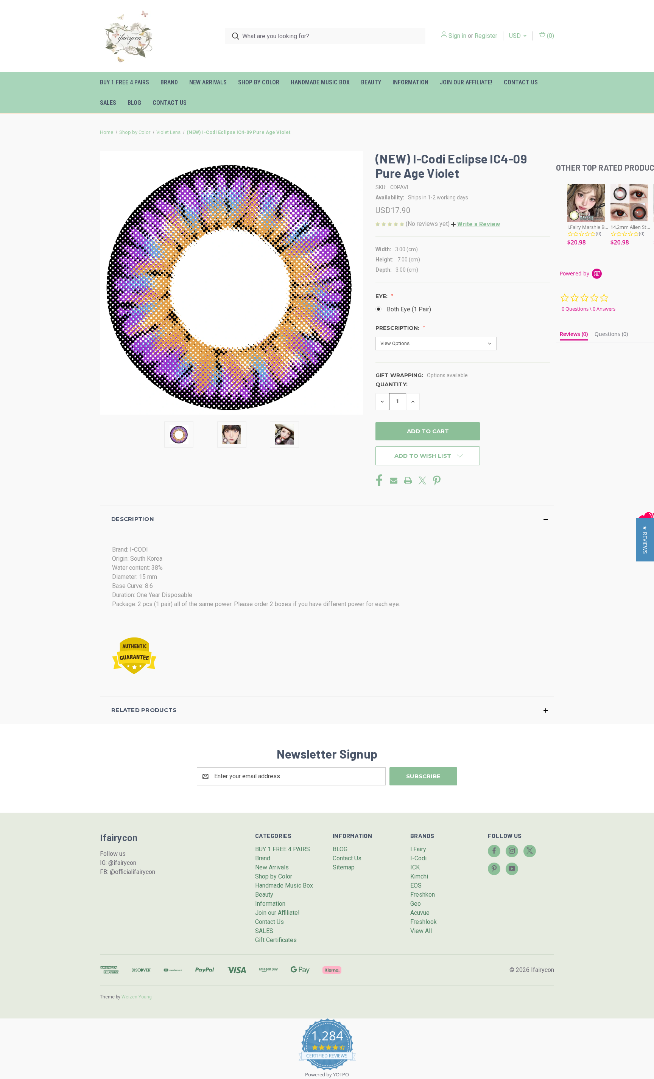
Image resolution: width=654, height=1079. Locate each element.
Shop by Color (258, 82)
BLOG (134, 102)
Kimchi (419, 876)
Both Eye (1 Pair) (409, 309)
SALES (108, 102)
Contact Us (521, 82)
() (549, 35)
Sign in (457, 35)
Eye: (382, 296)
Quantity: (391, 384)
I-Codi (418, 858)
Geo (415, 903)
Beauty (371, 82)
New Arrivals (208, 82)
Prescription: (398, 328)
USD (515, 35)
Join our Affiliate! (466, 82)
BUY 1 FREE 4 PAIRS (124, 82)
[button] (475, 224)
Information (410, 82)
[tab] (574, 335)
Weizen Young (136, 997)
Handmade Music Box (320, 82)
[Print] (408, 480)
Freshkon (422, 894)
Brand (169, 82)
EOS (416, 885)
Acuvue (420, 912)
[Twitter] (422, 480)
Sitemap (344, 867)
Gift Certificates (276, 940)
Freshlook (423, 921)
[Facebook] (379, 480)
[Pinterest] (437, 480)
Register (486, 35)
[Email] (393, 480)
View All (421, 930)
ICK (415, 867)
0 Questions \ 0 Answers (588, 308)
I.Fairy (418, 849)
